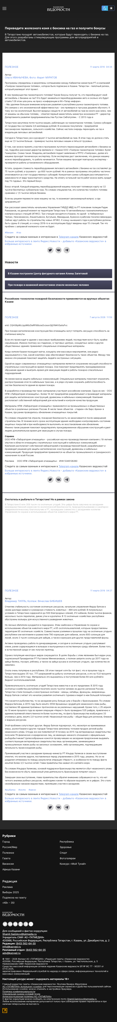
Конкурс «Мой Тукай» (73, 863)
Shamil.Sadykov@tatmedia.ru (19, 934)
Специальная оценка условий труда (21, 994)
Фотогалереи (68, 858)
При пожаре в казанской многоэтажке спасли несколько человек (48, 284)
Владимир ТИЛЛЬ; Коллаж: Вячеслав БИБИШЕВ (33, 601)
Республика (67, 841)
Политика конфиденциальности (18, 991)
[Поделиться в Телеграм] (67, 250)
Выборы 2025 (10, 892)
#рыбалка (10, 789)
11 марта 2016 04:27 (101, 590)
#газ (18, 232)
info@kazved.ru (11, 946)
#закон (32, 789)
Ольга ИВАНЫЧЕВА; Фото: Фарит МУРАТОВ (31, 77)
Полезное (11, 66)
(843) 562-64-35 (36, 949)
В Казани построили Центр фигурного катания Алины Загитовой (48, 273)
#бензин (9, 232)
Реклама (7, 886)
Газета (6, 858)
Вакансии (8, 863)
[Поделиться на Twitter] (50, 250)
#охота (22, 789)
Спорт (63, 852)
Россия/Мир (9, 847)
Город (6, 841)
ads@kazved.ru (11, 953)
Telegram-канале (69, 236)
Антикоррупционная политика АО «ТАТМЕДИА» (27, 996)
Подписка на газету (14, 897)
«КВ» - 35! (8, 902)
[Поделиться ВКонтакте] (58, 250)
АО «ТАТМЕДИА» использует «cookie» (22, 986)
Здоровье (65, 847)
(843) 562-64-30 (26, 943)
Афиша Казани (11, 869)
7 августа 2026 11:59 (101, 317)
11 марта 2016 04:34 (101, 67)
